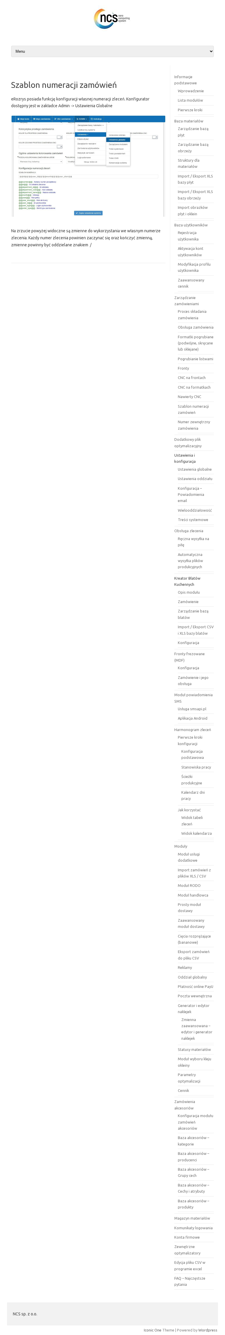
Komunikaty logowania (193, 1228)
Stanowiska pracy (196, 767)
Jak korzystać (189, 810)
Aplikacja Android (192, 718)
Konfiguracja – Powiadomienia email (191, 494)
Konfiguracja (188, 643)
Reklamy (185, 967)
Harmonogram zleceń (192, 730)
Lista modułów (190, 100)
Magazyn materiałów (192, 1218)
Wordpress (207, 1330)
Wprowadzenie (191, 91)
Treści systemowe (193, 520)
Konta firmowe (187, 1237)
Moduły (180, 846)
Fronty (183, 368)
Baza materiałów (188, 121)
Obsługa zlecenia (188, 531)
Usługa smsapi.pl (192, 709)
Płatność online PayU (195, 986)
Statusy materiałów (194, 1049)
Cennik (183, 1090)
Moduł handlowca (193, 895)
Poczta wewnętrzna (195, 996)
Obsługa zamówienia (196, 327)
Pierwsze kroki (190, 110)
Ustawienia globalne (195, 469)
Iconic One (152, 1330)
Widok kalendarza (196, 833)
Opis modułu (189, 592)
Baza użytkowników (191, 225)
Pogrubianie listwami (195, 359)
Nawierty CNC (189, 397)
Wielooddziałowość (195, 510)
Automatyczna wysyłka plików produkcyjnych (190, 560)
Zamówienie (188, 602)
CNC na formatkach (194, 387)
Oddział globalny (192, 977)
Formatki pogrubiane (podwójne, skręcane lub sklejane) (196, 343)
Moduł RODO (189, 885)
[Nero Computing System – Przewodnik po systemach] (112, 30)
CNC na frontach (192, 377)
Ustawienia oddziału (195, 479)
